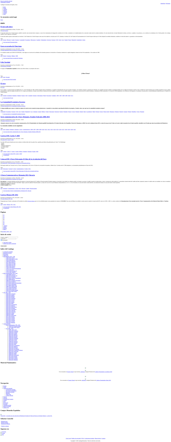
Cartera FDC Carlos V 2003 (10, 136)
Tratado (66, 39)
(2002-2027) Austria (10, 295)
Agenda (5, 13)
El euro (3, 83)
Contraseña (3, 238)
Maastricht (74, 39)
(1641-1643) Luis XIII (10, 263)
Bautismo (15, 95)
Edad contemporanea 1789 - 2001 (13, 325)
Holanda (77, 111)
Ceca (31, 111)
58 (3, 222)
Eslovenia (57, 111)
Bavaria (23, 188)
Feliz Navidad (5, 62)
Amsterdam (79, 39)
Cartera (4, 151)
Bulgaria (117, 111)
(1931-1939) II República (11, 287)
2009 (40, 129)
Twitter (3, 433)
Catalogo (5, 9)
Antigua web (6, 407)
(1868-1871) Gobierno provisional (13, 280)
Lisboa (83, 39)
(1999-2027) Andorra (13, 332)
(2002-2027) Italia (9, 303)
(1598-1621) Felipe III (10, 261)
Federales (12, 129)
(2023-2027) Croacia (10, 321)
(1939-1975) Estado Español (12, 290)
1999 (66, 95)
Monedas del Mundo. (5, 423)
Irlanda (81, 111)
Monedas (8, 393)
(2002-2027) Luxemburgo (11, 304)
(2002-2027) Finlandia (10, 298)
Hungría (121, 111)
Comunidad (22, 39)
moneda (4, 95)
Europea (53, 39)
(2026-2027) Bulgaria (10, 322)
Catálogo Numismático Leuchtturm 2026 (103, 371)
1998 (17, 56)
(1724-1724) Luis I (10, 269)
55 (3, 218)
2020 (72, 129)
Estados (7, 129)
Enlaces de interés (7, 406)
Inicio (4, 7)
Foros (4, 14)
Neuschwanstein (33, 188)
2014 (55, 129)
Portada (4, 386)
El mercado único (7, 27)
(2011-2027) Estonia (10, 316)
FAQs (82, 438)
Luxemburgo (89, 111)
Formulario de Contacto (8, 399)
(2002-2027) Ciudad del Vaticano (16, 350)
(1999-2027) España (13, 337)
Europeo (17, 39)
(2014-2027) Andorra (10, 317)
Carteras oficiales (6, 323)
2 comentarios (6, 155)
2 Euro (20, 129)
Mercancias (33, 39)
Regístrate (168, 3)
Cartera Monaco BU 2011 (9, 195)
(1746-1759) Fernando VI (11, 271)
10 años (26, 168)
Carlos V (9, 151)
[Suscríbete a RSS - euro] (6, 231)
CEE (57, 39)
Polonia (129, 111)
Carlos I (13, 151)
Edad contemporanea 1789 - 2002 (10, 273)
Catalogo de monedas (7, 388)
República (134, 111)
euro (1, 39)
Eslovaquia (51, 111)
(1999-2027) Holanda (13, 341)
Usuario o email (4, 237)
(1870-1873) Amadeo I (11, 281)
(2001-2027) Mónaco (13, 346)
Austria (39, 111)
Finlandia (65, 111)
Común (13, 39)
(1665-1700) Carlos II (10, 266)
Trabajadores (43, 39)
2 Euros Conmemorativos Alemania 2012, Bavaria (18, 175)
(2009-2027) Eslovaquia (11, 315)
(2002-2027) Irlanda (10, 302)
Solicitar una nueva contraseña (9, 243)
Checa (138, 111)
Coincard (10, 168)
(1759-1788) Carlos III (10, 272)
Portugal (97, 111)
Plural (44, 95)
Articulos (5, 398)
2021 (75, 129)
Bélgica (43, 111)
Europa (4, 39)
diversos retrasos (31, 201)
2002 (69, 95)
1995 (58, 95)
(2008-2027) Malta (10, 314)
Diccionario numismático (11, 390)
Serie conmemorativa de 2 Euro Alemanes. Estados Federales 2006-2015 (25, 117)
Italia (85, 111)
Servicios (49, 39)
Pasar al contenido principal (6, 1)
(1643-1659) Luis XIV (10, 265)
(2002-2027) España (10, 297)
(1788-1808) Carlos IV (11, 274)
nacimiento (9, 95)
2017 (63, 129)
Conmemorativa (11, 188)
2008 (37, 129)
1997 (60, 95)
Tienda (4, 8)
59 (3, 223)
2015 (57, 129)
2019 (69, 129)
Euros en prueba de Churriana (11, 46)
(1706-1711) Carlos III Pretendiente (13, 268)
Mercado (9, 39)
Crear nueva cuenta (7, 242)
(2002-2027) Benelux (13, 335)
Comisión (30, 95)
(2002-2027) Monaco (10, 305)
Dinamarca (112, 111)
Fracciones (49, 95)
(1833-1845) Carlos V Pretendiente (13, 278)
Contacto (103, 438)
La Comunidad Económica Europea (13, 102)
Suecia (101, 111)
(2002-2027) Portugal (10, 308)
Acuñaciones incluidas (8, 251)
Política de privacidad (76, 438)
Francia (69, 111)
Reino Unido (106, 111)
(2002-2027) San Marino (11, 309)
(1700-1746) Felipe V (10, 267)
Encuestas (5, 404)
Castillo (27, 188)
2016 (60, 129)
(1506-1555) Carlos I (10, 257)
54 (3, 217)
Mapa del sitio (98, 438)
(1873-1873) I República (11, 284)
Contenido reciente (7, 405)
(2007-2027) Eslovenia (11, 311)
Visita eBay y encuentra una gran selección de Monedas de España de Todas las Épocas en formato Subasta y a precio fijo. (26, 415)
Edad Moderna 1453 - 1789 (9, 256)
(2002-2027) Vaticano (10, 310)
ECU (72, 95)
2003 (37, 151)
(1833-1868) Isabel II (10, 279)
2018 (66, 129)
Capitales (38, 39)
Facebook (4, 431)
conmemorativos (26, 129)
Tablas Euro (5, 255)
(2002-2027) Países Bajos (11, 307)
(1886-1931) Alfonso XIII (11, 286)
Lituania (125, 111)
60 (3, 224)
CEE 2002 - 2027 (7, 292)
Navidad (8, 77)
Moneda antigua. (4, 422)
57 (3, 221)
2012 (49, 129)
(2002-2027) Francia (10, 299)
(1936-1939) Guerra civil (11, 289)
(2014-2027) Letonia (10, 319)
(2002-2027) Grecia (10, 301)
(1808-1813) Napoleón (11, 277)
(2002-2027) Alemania (10, 293)
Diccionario (5, 254)
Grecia (73, 111)
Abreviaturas (40, 95)
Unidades (54, 95)
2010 (43, 129)
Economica (27, 39)
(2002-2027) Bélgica (10, 296)
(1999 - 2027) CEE (13, 329)
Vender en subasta (5, 426)
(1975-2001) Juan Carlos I (11, 291)
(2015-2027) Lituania (10, 320)
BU (12, 204)
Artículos (5, 11)
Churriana (9, 56)
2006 (32, 129)
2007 (34, 129)
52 (3, 214)
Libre (60, 39)
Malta (94, 111)
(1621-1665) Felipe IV (10, 262)
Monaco (8, 204)
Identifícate (163, 3)
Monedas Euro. (4, 421)
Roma (69, 39)
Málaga (13, 56)
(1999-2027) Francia (13, 339)
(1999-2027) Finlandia (13, 338)
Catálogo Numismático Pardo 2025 (103, 380)
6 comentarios (6, 208)
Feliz (4, 77)
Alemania (35, 111)
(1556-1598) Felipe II (10, 260)
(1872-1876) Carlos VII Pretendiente (13, 283)
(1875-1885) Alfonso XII (11, 285)
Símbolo (19, 95)
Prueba (4, 56)
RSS (3, 434)
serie (4, 129)
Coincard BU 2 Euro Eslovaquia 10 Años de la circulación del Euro (23, 159)
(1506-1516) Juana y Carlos (12, 259)
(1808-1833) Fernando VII (11, 275)
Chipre (47, 111)
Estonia (61, 111)
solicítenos (82, 371)
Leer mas (10, 42)
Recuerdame (4, 240)
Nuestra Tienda (70, 371)
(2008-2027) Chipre (10, 313)
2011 (46, 129)
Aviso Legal (68, 438)
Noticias (5, 10)
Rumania (142, 111)
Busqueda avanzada (7, 253)
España (33, 151)
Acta (63, 39)
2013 (52, 129)
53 (3, 216)
